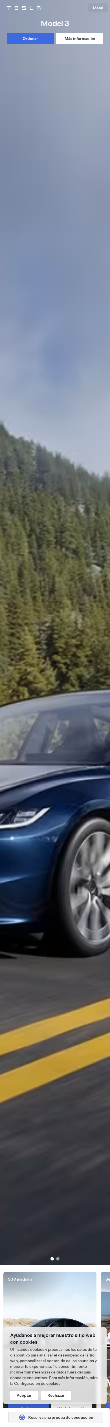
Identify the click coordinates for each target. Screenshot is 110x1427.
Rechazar (56, 1395)
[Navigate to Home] (23, 8)
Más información (80, 38)
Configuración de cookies (37, 1383)
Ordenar (30, 38)
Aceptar (24, 1395)
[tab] (52, 1258)
